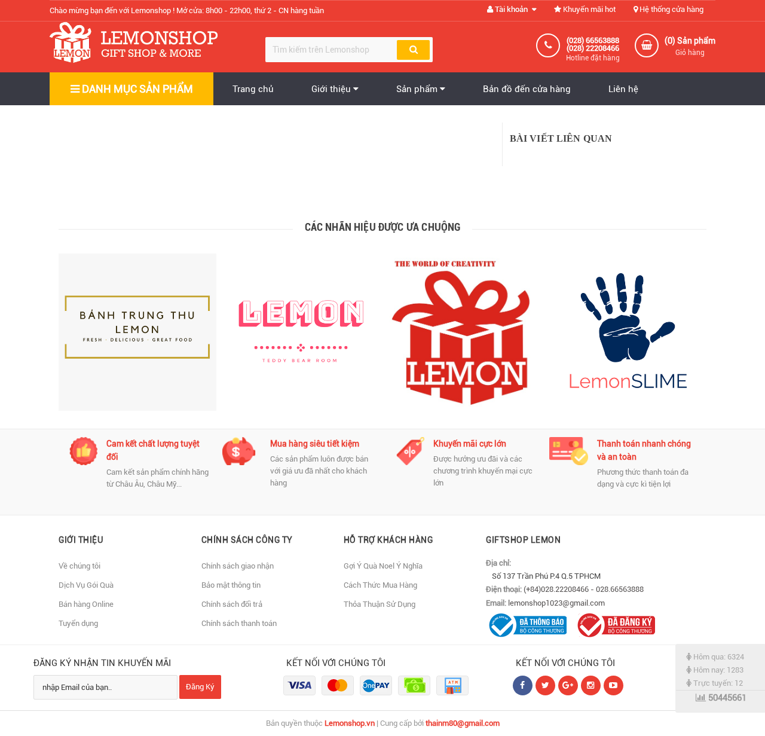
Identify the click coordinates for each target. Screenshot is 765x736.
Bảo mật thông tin (231, 585)
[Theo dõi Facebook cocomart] (523, 685)
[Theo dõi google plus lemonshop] (591, 685)
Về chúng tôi (79, 565)
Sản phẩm (418, 89)
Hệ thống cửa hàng (670, 9)
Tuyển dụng (78, 623)
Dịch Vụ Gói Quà (86, 585)
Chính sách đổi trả (231, 604)
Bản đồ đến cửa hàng (527, 89)
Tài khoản (511, 9)
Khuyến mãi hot (588, 9)
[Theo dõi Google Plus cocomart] (568, 685)
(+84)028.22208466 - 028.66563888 (584, 589)
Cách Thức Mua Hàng (380, 585)
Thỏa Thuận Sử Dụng (379, 604)
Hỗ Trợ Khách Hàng (388, 540)
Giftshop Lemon (523, 540)
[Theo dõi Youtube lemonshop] (613, 685)
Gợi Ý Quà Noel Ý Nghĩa (383, 565)
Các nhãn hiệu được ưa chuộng (383, 227)
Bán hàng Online (86, 604)
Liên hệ (623, 89)
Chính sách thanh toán (239, 623)
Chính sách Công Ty (247, 540)
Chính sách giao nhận (237, 565)
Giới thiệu (332, 89)
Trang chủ (253, 89)
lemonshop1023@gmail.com (556, 602)
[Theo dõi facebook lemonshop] (545, 685)
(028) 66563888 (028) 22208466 (593, 44)
